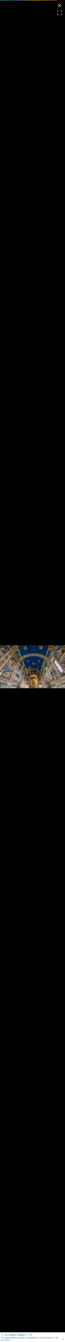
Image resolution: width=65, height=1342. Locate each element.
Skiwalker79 (33, 1337)
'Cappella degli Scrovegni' (14, 1337)
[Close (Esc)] (60, 5)
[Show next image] (59, 666)
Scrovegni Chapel (18, 1334)
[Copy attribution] (63, 1338)
